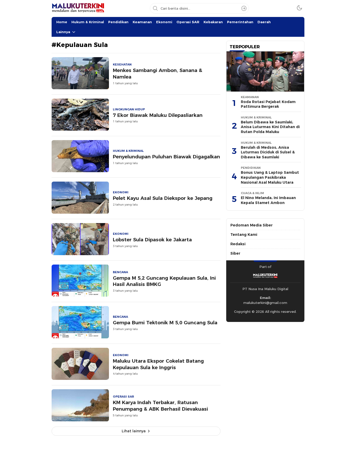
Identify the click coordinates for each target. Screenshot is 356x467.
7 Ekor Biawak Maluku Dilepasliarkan (157, 115)
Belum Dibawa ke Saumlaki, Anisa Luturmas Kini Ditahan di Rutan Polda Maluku (270, 127)
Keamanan (142, 22)
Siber (235, 253)
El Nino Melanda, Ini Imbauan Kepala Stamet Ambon (268, 200)
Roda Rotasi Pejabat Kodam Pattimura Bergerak (268, 104)
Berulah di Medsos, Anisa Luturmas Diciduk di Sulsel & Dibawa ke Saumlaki (268, 152)
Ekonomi (164, 22)
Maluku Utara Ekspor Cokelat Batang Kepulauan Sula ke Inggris (158, 364)
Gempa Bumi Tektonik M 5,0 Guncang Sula (165, 323)
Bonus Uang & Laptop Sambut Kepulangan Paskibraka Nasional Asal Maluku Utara (270, 177)
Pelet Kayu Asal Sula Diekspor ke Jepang (162, 198)
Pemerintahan (240, 22)
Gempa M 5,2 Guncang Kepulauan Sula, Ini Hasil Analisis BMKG (164, 281)
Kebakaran (213, 22)
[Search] (244, 8)
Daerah (264, 22)
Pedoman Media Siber (251, 225)
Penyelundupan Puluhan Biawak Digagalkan (166, 157)
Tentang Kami (243, 234)
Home (61, 22)
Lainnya (63, 32)
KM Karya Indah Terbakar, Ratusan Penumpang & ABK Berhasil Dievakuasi (160, 405)
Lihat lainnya (134, 431)
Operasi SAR (187, 22)
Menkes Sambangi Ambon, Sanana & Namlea (157, 73)
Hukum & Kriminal (87, 22)
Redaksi (237, 244)
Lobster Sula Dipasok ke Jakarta (152, 240)
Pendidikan (118, 22)
